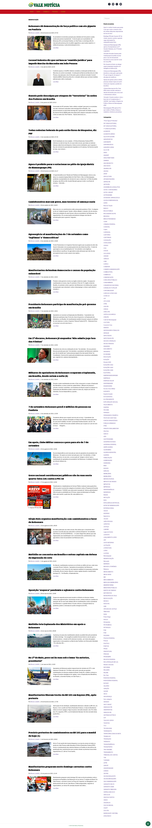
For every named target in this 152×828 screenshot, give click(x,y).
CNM (105, 261)
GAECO (106, 433)
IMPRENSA (107, 487)
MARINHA (106, 564)
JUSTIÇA (106, 526)
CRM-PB (106, 317)
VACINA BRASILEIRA (110, 778)
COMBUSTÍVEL (108, 272)
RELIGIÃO (106, 670)
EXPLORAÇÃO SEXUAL (111, 402)
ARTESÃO (107, 184)
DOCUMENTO (108, 349)
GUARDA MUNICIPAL (110, 452)
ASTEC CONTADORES (110, 189)
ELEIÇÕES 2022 (108, 365)
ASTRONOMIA (108, 195)
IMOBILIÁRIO (107, 476)
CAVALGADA (107, 242)
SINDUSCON (107, 712)
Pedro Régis (107, 617)
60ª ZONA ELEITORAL (110, 126)
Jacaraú (106, 518)
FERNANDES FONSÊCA (111, 415)
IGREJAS (106, 471)
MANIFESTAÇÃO (109, 558)
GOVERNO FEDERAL (110, 444)
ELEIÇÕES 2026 (108, 370)
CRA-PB (106, 306)
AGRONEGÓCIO (108, 144)
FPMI (105, 426)
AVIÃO (105, 203)
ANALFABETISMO (109, 158)
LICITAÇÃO (107, 545)
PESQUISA (107, 622)
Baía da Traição (108, 205)
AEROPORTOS (108, 139)
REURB (106, 672)
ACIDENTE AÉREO (109, 134)
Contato (63, 11)
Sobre (38, 11)
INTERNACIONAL (109, 508)
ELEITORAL (107, 372)
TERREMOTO (108, 731)
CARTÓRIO (107, 235)
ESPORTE (107, 391)
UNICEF (106, 765)
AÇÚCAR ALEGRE (109, 136)
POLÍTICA (106, 643)
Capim (105, 229)
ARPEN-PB (107, 181)
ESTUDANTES (108, 396)
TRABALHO (107, 736)
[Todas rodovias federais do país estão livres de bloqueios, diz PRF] (39, 147)
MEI (105, 577)
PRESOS (106, 654)
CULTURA (107, 322)
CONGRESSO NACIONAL (111, 285)
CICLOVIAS (107, 253)
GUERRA (106, 455)
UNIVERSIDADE (108, 768)
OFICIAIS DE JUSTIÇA (110, 609)
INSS (105, 500)
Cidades (45, 11)
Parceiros (55, 11)
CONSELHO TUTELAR (110, 288)
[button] (148, 823)
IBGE (105, 465)
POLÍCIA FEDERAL (109, 638)
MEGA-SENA (107, 574)
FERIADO (106, 412)
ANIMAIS (106, 160)
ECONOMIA (107, 354)
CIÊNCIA (106, 258)
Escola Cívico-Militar (109, 388)
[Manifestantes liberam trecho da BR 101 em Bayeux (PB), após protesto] (39, 713)
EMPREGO (107, 378)
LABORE (106, 529)
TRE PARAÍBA (108, 749)
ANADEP (106, 155)
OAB (105, 606)
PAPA (105, 614)
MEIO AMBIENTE (109, 579)
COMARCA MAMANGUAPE (112, 269)
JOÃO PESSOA (108, 521)
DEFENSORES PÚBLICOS (111, 330)
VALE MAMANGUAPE (110, 781)
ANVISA (106, 171)
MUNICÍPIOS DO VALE (110, 595)
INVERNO (106, 513)
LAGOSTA (106, 534)
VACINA (106, 773)
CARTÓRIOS (107, 237)
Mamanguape (107, 556)
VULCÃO (106, 810)
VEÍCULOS (107, 794)
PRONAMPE (107, 656)
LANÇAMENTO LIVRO (110, 537)
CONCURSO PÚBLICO (110, 280)
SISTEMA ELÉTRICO (110, 715)
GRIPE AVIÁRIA (108, 447)
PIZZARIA (106, 635)
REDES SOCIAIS (109, 664)
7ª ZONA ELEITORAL (110, 128)
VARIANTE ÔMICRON (110, 789)
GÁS (105, 436)
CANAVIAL (107, 227)
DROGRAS (107, 351)
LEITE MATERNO (109, 542)
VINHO (106, 800)
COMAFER (107, 266)
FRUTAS (106, 431)
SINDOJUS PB (108, 707)
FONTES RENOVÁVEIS (110, 420)
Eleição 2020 (107, 362)
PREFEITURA (108, 651)
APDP (105, 173)
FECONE (106, 410)
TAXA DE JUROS (109, 720)
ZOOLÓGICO (107, 816)
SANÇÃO (106, 688)
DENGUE (106, 333)
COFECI (106, 264)
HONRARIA (107, 463)
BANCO (106, 208)
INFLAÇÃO (107, 497)
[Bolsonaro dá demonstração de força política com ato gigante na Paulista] (39, 43)
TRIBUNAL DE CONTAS (111, 755)
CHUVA (106, 250)
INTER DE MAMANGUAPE (111, 505)
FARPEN (106, 407)
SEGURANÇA (108, 696)
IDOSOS (106, 468)
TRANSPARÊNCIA (109, 744)
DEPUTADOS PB (109, 338)
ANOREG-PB (107, 168)
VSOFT (106, 808)
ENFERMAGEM (108, 383)
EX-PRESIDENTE (109, 399)
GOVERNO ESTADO (110, 441)
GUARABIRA (107, 449)
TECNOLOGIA (108, 728)
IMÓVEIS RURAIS (109, 479)
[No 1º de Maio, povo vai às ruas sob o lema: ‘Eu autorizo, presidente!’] (39, 676)
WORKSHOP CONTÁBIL (111, 813)
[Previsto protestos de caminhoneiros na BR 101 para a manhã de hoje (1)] (39, 749)
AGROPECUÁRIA (109, 147)
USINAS (106, 771)
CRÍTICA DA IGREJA (110, 314)
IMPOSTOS (107, 484)
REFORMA (107, 667)
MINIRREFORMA (109, 585)
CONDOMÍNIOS (108, 282)
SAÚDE (106, 691)
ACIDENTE (107, 131)
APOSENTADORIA (109, 179)
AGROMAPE (107, 142)
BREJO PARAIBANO (110, 219)
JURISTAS (107, 524)
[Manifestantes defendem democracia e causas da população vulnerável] (39, 287)
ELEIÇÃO (106, 359)
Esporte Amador (108, 394)
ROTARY (106, 683)
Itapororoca (107, 516)
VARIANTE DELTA (109, 784)
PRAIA (105, 648)
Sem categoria (108, 699)
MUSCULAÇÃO (108, 598)
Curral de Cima (108, 325)
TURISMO (106, 760)
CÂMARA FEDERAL (109, 224)
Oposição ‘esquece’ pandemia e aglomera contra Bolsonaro (61, 590)
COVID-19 (106, 296)
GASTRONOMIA (108, 439)
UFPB (105, 763)
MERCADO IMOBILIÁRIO (111, 582)
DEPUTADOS (108, 335)
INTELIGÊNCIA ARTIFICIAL (111, 503)
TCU (105, 725)
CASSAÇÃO (107, 240)
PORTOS (106, 646)
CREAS (106, 309)
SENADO (106, 701)
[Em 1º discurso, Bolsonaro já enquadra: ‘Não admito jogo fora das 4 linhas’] (39, 355)
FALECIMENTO (108, 404)
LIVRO (105, 550)
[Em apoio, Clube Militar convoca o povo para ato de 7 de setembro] (39, 458)
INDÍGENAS (107, 492)
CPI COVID (107, 301)
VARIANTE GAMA (109, 786)
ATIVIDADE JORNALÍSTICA (112, 197)
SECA (105, 694)
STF (105, 717)
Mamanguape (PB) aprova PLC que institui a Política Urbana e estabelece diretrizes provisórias (113, 110)
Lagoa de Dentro (108, 532)
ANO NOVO (107, 166)
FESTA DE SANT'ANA (110, 418)
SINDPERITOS (108, 709)
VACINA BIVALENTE (110, 776)
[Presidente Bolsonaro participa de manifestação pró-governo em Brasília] (39, 321)
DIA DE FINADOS (109, 343)
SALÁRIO (106, 686)
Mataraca (106, 569)
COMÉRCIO (107, 274)
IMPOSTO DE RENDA (110, 481)
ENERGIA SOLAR (109, 380)
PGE (105, 630)
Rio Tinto (106, 675)
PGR (105, 633)
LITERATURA (108, 548)
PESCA (106, 619)
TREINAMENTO (108, 752)
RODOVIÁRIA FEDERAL (111, 680)
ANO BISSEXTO (108, 163)
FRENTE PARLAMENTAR (111, 428)
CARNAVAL (107, 232)
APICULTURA (108, 176)
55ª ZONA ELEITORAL (110, 123)
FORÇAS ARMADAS (110, 423)
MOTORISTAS (108, 593)
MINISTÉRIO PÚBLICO (110, 587)
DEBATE (106, 327)
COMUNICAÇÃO (108, 277)
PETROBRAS (108, 625)
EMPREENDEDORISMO (111, 375)
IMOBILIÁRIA (107, 473)
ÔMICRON (107, 611)
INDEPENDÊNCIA (109, 489)
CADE (105, 221)
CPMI (105, 303)
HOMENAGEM (108, 460)
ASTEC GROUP (108, 192)
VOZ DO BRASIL (108, 805)
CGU (105, 248)
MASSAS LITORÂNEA (110, 566)
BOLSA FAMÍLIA (108, 211)
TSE (105, 757)
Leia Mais (56, 47)
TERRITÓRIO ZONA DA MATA (112, 733)
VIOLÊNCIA (107, 802)
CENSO (106, 245)
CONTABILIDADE (109, 290)
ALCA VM (106, 150)
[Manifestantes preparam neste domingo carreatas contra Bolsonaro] (39, 784)
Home (31, 11)
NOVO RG (106, 603)
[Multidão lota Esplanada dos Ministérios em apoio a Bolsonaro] (39, 640)
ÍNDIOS (106, 495)
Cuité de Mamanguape (110, 319)
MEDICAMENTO (108, 571)
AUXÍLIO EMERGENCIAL (111, 200)
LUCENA (106, 553)
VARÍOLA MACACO (109, 792)
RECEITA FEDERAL (109, 659)
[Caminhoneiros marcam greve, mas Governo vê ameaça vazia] (39, 216)
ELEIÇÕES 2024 (108, 367)
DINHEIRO (107, 346)
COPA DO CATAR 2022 (110, 293)
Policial (106, 640)
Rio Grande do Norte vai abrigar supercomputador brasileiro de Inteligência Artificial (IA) (112, 66)
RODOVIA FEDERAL (110, 678)
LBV (105, 540)
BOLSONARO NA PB (110, 213)
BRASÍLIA (106, 216)
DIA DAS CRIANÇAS (110, 341)
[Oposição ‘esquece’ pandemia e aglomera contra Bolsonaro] (39, 605)
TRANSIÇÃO (107, 739)
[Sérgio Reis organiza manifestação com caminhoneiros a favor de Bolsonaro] (39, 536)
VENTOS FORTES (109, 797)
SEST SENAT (108, 704)
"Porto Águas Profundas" (111, 120)
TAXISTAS (107, 723)
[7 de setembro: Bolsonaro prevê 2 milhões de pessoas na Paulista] (39, 424)
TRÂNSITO (107, 741)
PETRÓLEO (107, 627)
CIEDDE (106, 256)
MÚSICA (106, 601)
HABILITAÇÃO (108, 457)
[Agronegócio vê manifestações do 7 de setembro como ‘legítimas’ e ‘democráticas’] (39, 252)
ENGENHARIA (108, 386)
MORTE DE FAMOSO (110, 590)
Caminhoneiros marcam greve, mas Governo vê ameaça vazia (61, 202)
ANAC (105, 152)
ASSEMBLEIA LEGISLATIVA (112, 187)
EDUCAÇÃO (107, 357)
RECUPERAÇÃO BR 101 (111, 662)
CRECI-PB (107, 311)
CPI (105, 298)
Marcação (106, 561)
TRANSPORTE (108, 747)
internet (106, 510)
